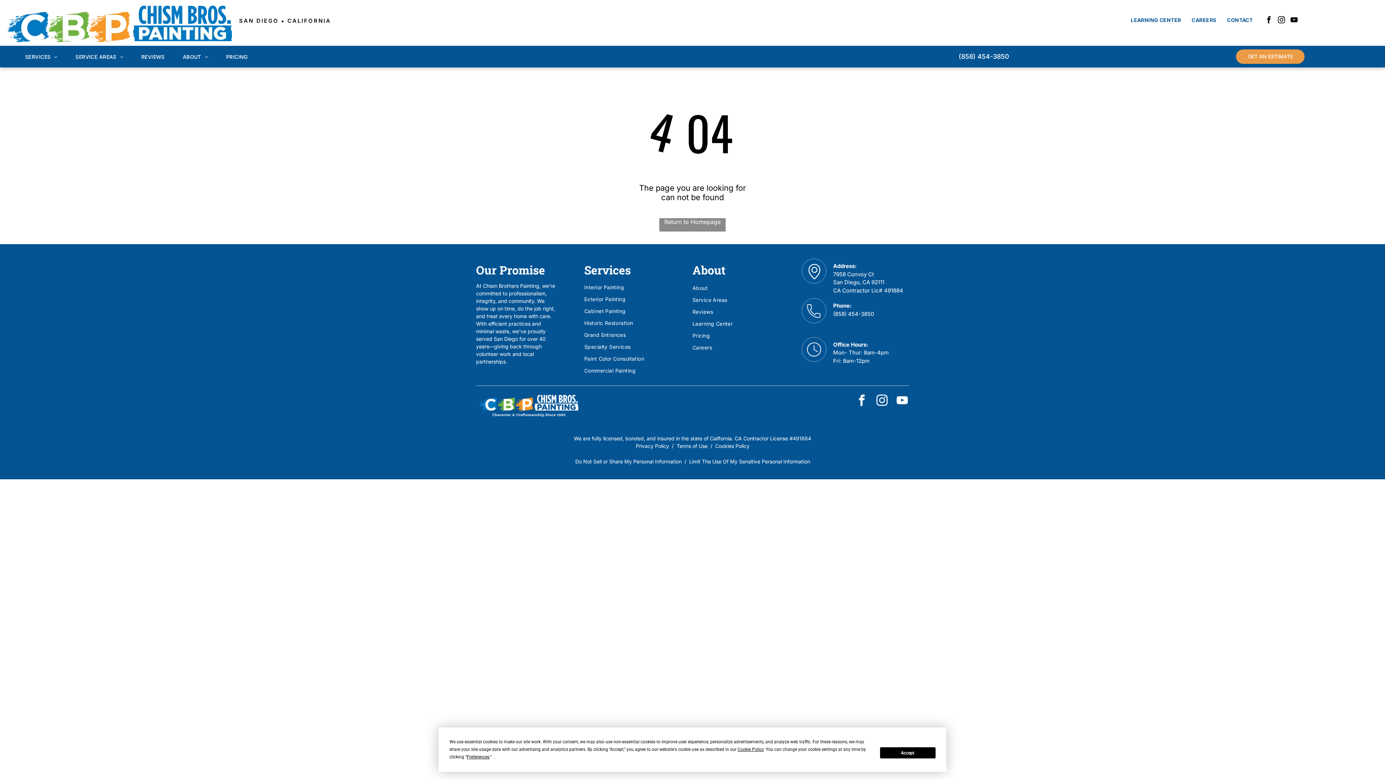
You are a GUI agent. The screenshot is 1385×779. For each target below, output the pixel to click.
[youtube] (1294, 20)
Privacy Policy (652, 446)
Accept (907, 753)
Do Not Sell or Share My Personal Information (628, 461)
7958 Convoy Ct (853, 274)
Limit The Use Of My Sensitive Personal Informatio (748, 461)
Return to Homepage (692, 221)
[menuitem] (1155, 20)
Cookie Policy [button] (751, 749)
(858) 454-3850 (853, 314)
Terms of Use (692, 446)
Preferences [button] (478, 757)
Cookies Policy (732, 446)
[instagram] (1281, 20)
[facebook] (1268, 20)
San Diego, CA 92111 (858, 282)
